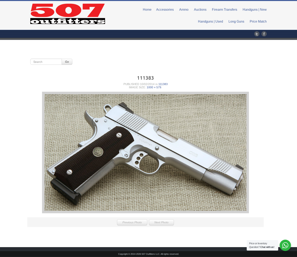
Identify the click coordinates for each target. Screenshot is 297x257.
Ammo (184, 9)
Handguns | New (255, 9)
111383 (163, 84)
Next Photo (161, 222)
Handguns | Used (210, 21)
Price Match (258, 21)
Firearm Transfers (224, 9)
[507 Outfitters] (67, 14)
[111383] (145, 152)
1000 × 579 (154, 87)
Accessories (165, 9)
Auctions (200, 9)
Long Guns (236, 21)
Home (147, 9)
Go (67, 61)
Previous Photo (132, 222)
